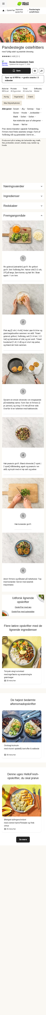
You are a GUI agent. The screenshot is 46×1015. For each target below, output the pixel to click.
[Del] (41, 70)
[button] (23, 196)
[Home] (3, 10)
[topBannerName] (23, 19)
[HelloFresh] (23, 3)
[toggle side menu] (3, 3)
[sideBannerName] (23, 164)
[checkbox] (3, 56)
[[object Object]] (34, 70)
